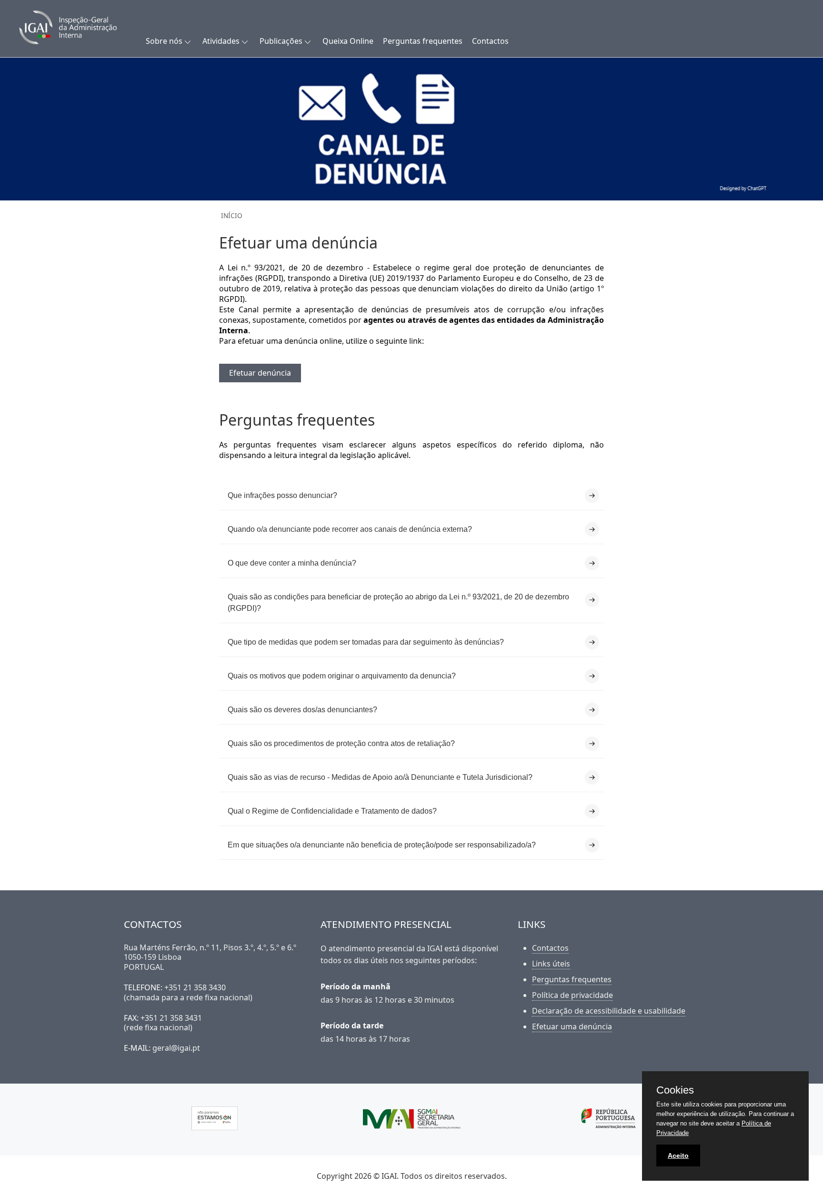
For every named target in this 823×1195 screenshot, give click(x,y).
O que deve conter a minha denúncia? (292, 563)
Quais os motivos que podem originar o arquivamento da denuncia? (342, 676)
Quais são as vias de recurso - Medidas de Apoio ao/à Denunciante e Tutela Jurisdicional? (380, 777)
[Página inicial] (80, 28)
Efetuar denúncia (260, 373)
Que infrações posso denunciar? (282, 495)
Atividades (221, 41)
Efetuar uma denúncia (572, 1026)
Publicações (281, 41)
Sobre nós (164, 41)
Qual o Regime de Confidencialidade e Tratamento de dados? (332, 811)
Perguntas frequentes (422, 41)
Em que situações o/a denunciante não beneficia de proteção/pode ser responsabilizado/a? (382, 845)
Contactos (490, 41)
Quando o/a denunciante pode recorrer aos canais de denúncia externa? (350, 529)
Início (231, 215)
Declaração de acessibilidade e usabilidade (608, 1011)
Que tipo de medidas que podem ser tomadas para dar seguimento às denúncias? (366, 642)
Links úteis (551, 963)
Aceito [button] (678, 1155)
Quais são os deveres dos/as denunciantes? (302, 710)
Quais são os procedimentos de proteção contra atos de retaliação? (341, 743)
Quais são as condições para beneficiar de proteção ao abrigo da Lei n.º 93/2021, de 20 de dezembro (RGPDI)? (398, 602)
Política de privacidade (572, 995)
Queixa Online (347, 41)
